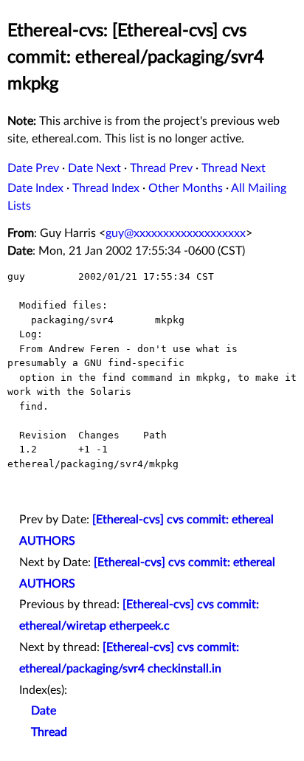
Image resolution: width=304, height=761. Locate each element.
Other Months (185, 188)
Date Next (94, 168)
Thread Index (105, 188)
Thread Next (233, 168)
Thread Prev (161, 168)
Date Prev (33, 168)
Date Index (35, 188)
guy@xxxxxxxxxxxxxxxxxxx (176, 233)
